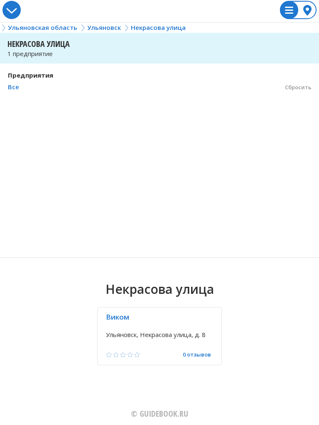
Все (13, 86)
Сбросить (298, 87)
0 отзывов (197, 355)
